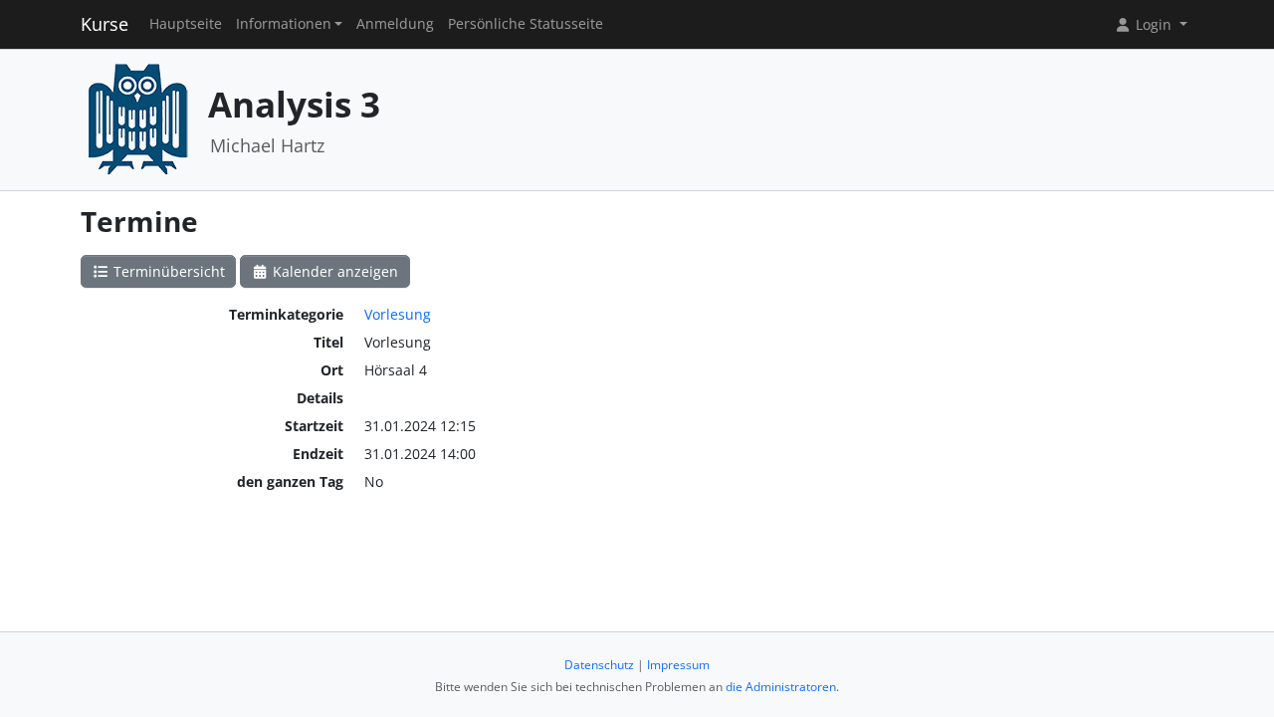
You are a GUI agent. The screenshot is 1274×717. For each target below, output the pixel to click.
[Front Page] (137, 118)
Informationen (283, 24)
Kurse (104, 24)
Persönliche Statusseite (525, 24)
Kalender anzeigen (333, 271)
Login (1153, 24)
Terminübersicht (167, 271)
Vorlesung (397, 314)
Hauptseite (185, 24)
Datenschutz (599, 664)
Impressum (678, 664)
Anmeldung (395, 24)
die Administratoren (781, 686)
